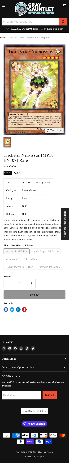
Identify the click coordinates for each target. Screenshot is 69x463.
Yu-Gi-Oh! (12, 166)
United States (33, 411)
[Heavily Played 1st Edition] (20, 270)
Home (3, 37)
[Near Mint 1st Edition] (17, 255)
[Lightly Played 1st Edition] (45, 255)
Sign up (49, 394)
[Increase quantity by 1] (31, 283)
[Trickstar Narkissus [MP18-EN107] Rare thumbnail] (7, 142)
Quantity (8, 276)
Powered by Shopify (34, 456)
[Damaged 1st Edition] (49, 270)
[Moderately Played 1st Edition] (22, 262)
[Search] (63, 21)
